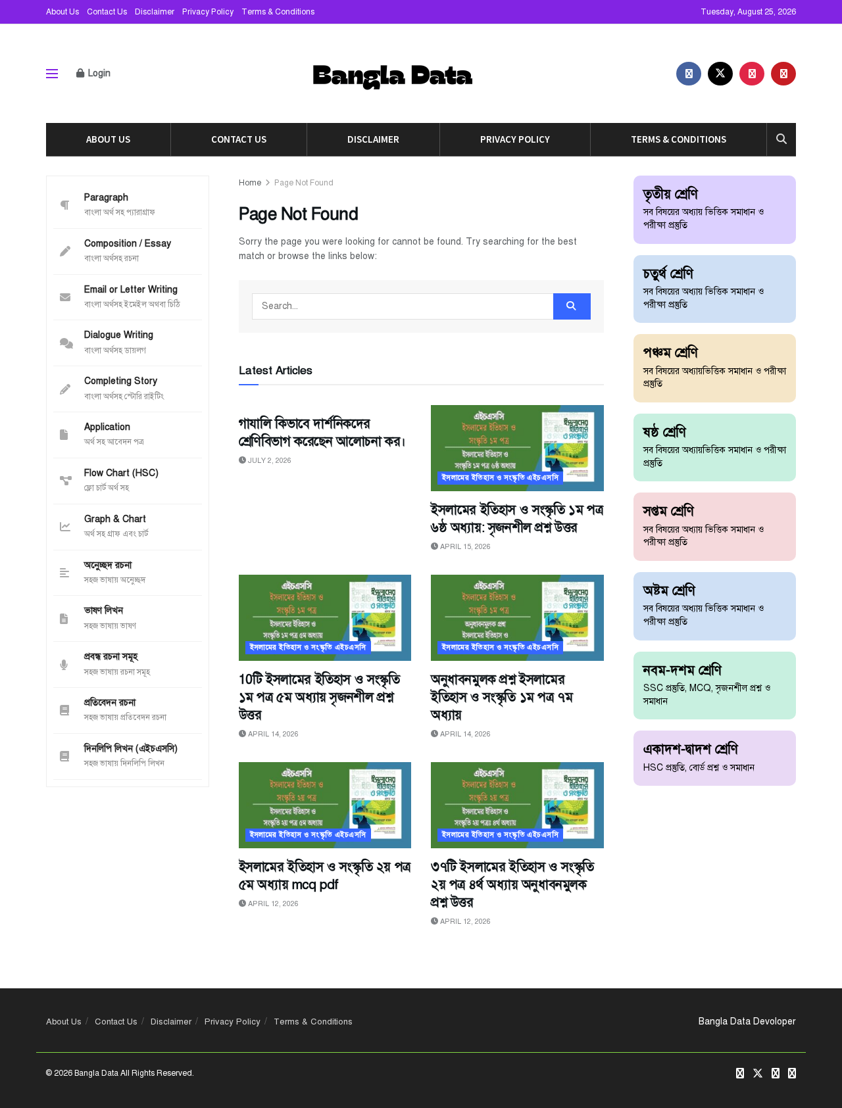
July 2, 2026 (268, 460)
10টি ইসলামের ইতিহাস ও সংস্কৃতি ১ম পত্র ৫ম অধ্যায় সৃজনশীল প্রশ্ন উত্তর (319, 697)
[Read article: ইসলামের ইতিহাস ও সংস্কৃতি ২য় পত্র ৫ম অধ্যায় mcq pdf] (325, 805)
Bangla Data (96, 1073)
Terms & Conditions (277, 11)
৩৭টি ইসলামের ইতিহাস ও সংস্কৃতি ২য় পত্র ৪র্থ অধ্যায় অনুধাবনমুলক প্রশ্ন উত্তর (512, 885)
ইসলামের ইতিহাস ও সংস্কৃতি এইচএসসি (500, 477)
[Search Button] (781, 139)
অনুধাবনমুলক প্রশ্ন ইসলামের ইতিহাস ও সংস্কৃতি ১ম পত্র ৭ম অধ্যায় (501, 697)
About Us (62, 11)
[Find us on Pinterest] (751, 73)
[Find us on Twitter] (720, 73)
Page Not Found (304, 182)
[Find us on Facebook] (688, 73)
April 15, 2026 (464, 546)
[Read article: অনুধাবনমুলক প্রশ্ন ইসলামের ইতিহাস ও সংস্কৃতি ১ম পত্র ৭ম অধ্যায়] (517, 618)
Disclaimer (154, 11)
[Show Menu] (52, 73)
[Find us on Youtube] (783, 73)
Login (98, 73)
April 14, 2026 (272, 734)
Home (250, 182)
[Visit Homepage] (393, 74)
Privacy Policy (208, 11)
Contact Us (107, 11)
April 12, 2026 (272, 904)
